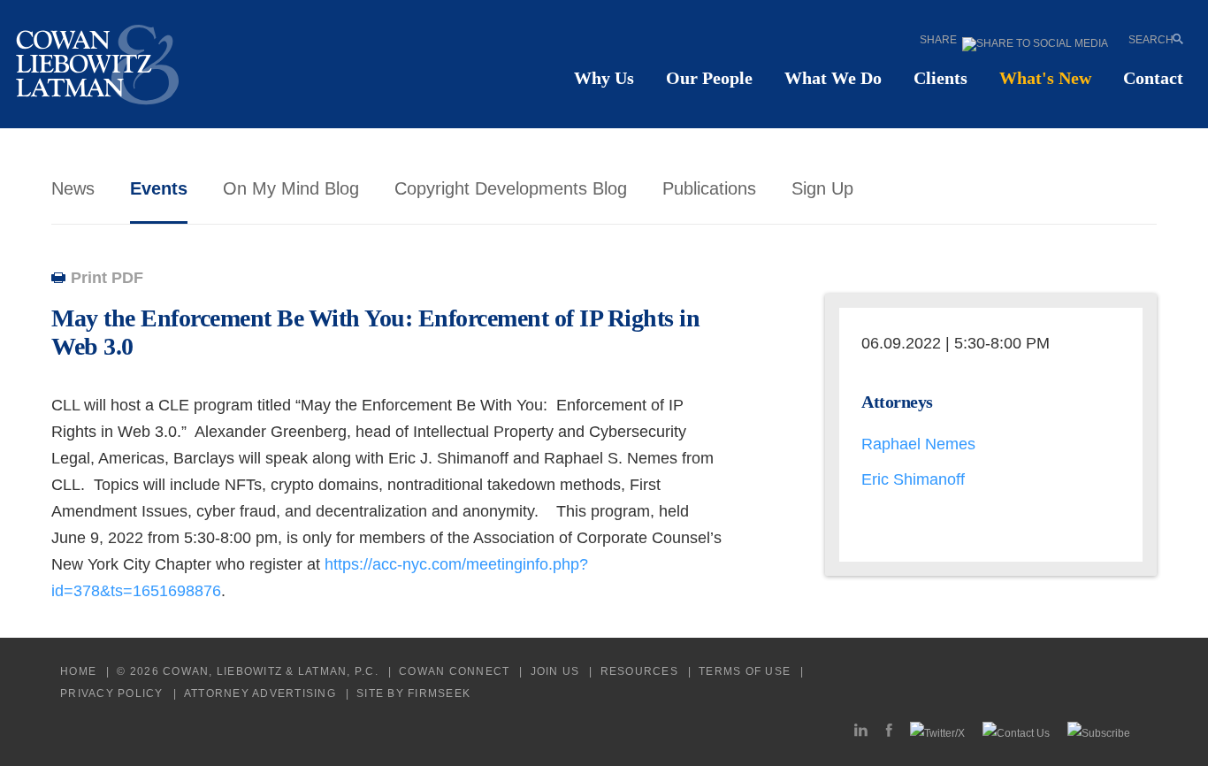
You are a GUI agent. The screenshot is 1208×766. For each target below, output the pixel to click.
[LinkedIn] (861, 733)
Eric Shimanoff (913, 479)
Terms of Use (745, 671)
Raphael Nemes (918, 444)
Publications (709, 188)
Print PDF (107, 278)
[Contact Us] (1016, 733)
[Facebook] (888, 733)
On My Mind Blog (291, 188)
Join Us (555, 671)
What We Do (833, 78)
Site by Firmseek (413, 693)
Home (78, 671)
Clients (940, 78)
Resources (639, 671)
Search (1151, 39)
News (73, 188)
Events (158, 188)
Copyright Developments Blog (510, 188)
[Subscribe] (1098, 733)
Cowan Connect (454, 671)
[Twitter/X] (937, 733)
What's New (1045, 78)
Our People (709, 78)
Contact (1153, 78)
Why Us (604, 78)
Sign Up (822, 188)
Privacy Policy (112, 693)
